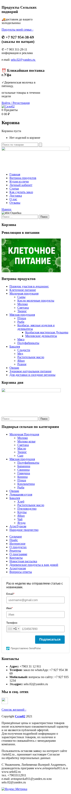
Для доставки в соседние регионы (32, 374)
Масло (21, 448)
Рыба (20, 321)
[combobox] (13, 629)
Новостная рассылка (23, 561)
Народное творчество (23, 529)
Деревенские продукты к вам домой (33, 564)
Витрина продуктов (22, 178)
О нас (13, 199)
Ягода (21, 522)
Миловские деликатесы (41, 336)
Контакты (16, 557)
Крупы (22, 512)
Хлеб (20, 501)
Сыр (20, 455)
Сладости (23, 350)
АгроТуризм (17, 526)
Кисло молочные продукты (35, 300)
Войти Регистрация (16, 103)
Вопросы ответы (20, 572)
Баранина (23, 466)
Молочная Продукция (24, 434)
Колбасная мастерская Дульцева (46, 332)
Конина (22, 476)
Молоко (22, 304)
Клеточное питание (22, 290)
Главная (14, 174)
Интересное (17, 543)
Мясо (20, 339)
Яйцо (21, 360)
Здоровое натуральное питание (30, 371)
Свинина (23, 469)
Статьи (14, 188)
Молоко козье (26, 441)
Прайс (13, 540)
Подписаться (50, 639)
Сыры (21, 297)
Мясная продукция (22, 314)
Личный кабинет (20, 185)
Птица (21, 318)
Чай (19, 519)
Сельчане (15, 536)
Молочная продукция (23, 293)
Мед (20, 353)
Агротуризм (17, 568)
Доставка (15, 195)
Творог (22, 311)
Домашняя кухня (20, 494)
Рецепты (15, 550)
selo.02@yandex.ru (23, 59)
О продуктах (18, 547)
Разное (21, 364)
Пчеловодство (26, 508)
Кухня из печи (19, 181)
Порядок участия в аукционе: (29, 286)
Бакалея (14, 346)
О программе (18, 554)
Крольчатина (26, 484)
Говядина (23, 473)
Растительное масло (30, 357)
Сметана (23, 307)
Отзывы (14, 202)
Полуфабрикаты (28, 343)
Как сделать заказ (21, 192)
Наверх (6, 209)
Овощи (14, 367)
